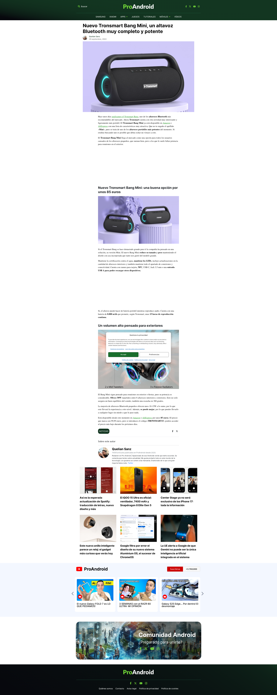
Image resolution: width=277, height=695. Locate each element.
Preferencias (154, 354)
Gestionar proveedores (117, 349)
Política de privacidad (141, 360)
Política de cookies (127, 360)
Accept (123, 354)
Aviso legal (152, 360)
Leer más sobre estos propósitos (135, 349)
